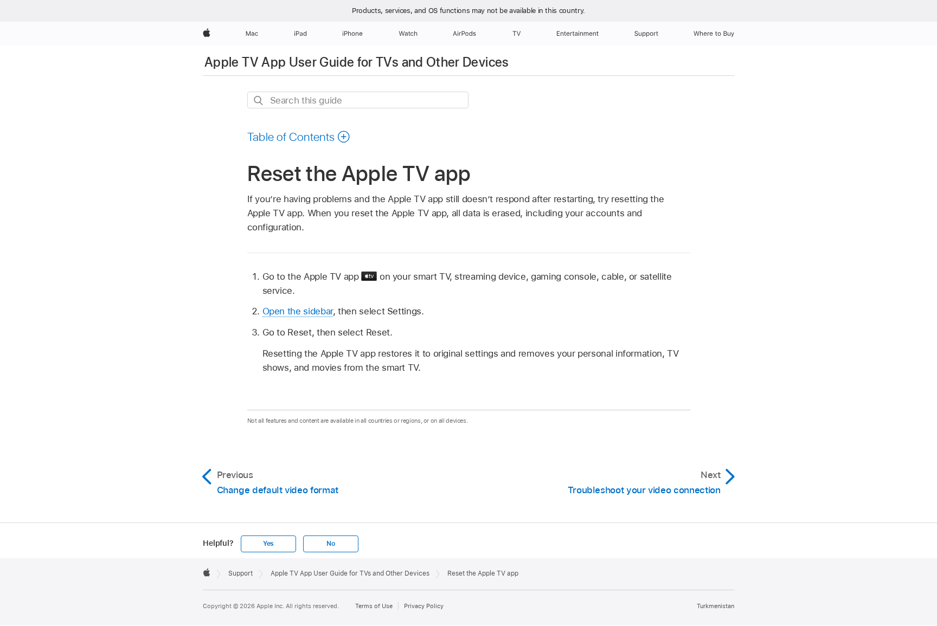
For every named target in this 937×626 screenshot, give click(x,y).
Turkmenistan (715, 606)
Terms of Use (374, 606)
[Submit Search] (259, 100)
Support (240, 573)
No (330, 543)
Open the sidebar (297, 311)
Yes (268, 543)
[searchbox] (357, 100)
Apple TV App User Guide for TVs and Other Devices (356, 62)
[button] (299, 137)
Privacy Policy (424, 606)
